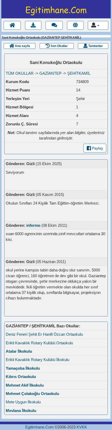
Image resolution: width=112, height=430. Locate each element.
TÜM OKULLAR (20, 73)
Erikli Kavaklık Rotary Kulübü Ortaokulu (39, 343)
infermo (33, 225)
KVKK (82, 427)
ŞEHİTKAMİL (78, 73)
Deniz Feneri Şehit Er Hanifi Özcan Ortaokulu (44, 334)
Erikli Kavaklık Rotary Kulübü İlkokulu (37, 359)
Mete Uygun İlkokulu (23, 402)
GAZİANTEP (50, 73)
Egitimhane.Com (39, 427)
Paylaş (97, 148)
